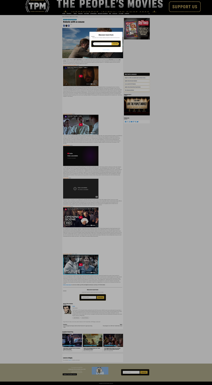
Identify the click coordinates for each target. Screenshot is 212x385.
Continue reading (106, 49)
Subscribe (115, 43)
